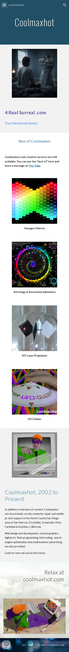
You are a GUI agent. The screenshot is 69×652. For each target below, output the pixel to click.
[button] (4, 5)
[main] (34, 22)
